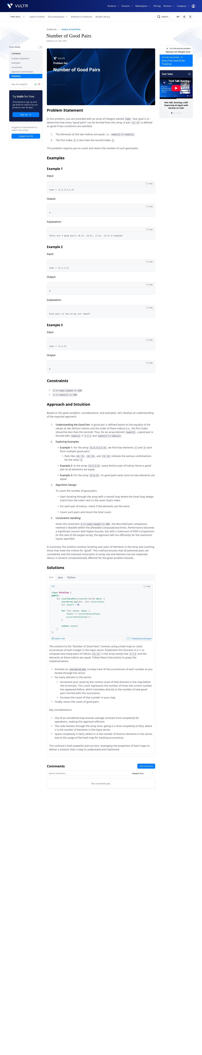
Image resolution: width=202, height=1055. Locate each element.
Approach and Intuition (22, 71)
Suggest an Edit (26, 136)
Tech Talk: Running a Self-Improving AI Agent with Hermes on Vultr (176, 105)
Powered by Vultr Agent (142, 638)
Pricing (157, 6)
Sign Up (23, 114)
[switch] (40, 47)
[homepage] (17, 6)
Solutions (16, 76)
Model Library (103, 16)
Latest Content (37, 16)
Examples (16, 63)
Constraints (17, 67)
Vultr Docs (15, 16)
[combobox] (142, 773)
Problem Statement (20, 58)
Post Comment (146, 766)
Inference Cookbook (81, 16)
